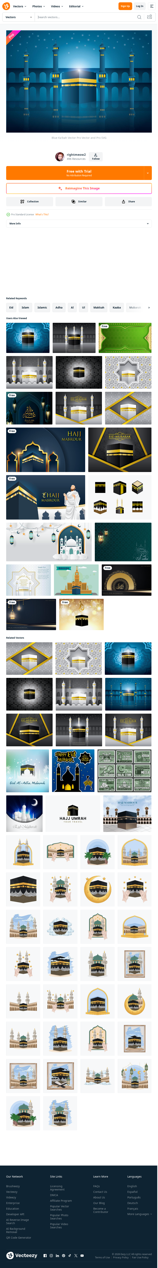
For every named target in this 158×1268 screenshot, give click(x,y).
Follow (96, 158)
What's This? (42, 214)
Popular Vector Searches (58, 1205)
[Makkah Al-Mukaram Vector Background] (74, 336)
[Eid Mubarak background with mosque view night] (24, 811)
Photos (37, 6)
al (72, 305)
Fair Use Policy (140, 1258)
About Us (97, 1195)
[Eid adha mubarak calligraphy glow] (29, 406)
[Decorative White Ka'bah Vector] (128, 370)
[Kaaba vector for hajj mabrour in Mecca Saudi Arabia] (45, 495)
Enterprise (13, 1201)
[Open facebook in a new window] (45, 1257)
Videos (55, 6)
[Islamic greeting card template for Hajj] (45, 448)
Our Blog (97, 1201)
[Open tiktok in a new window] (69, 1257)
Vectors (18, 6)
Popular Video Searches (58, 1223)
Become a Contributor (99, 1208)
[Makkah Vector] (119, 495)
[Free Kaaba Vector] (81, 612)
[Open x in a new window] (75, 1257)
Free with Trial (79, 173)
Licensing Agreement (56, 1185)
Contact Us (99, 1189)
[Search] (139, 17)
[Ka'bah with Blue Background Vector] (28, 336)
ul (83, 305)
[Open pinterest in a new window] (63, 1257)
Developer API (15, 1212)
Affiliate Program (60, 1198)
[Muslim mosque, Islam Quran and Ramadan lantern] (124, 768)
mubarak (135, 305)
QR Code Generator (12, 1237)
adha (58, 305)
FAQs (95, 1184)
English (129, 1184)
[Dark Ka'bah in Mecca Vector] (79, 370)
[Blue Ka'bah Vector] (128, 692)
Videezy (11, 1195)
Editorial (74, 6)
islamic (42, 305)
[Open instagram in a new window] (51, 1257)
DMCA (53, 1193)
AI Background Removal (15, 1228)
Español (129, 1189)
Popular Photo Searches (58, 1214)
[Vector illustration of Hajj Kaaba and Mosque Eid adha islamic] (27, 768)
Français (129, 1206)
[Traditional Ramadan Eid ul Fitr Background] (126, 578)
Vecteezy (11, 1189)
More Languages (135, 1211)
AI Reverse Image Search (17, 1219)
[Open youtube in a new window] (82, 1257)
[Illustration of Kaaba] (23, 850)
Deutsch (129, 1201)
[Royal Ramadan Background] (31, 612)
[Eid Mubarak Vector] (78, 406)
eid (11, 305)
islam (25, 305)
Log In (139, 6)
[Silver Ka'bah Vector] (128, 406)
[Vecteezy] (6, 6)
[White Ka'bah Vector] (29, 370)
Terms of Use (102, 1258)
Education (12, 1206)
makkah (98, 305)
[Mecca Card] (28, 578)
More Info (15, 221)
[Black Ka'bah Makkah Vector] (119, 448)
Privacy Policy (121, 1258)
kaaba (117, 305)
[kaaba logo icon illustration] (73, 811)
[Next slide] (143, 305)
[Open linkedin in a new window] (57, 1257)
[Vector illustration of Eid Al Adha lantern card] (123, 540)
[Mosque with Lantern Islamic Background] (49, 540)
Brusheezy (13, 1184)
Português (131, 1195)
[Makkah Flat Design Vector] (76, 578)
